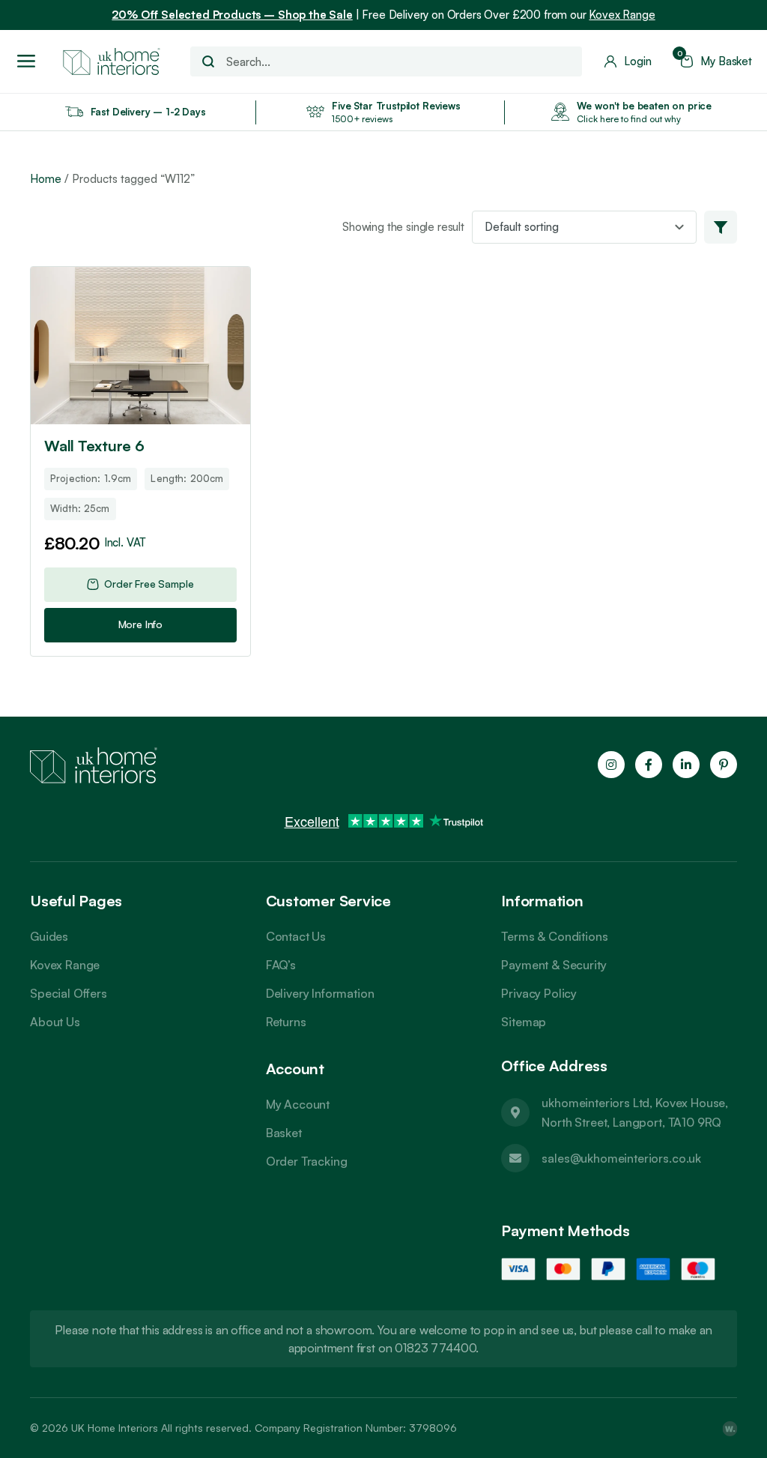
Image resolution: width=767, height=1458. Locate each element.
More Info (140, 624)
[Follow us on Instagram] (611, 764)
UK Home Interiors (114, 1427)
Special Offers (68, 993)
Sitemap (523, 1021)
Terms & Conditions (554, 936)
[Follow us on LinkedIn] (686, 764)
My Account (298, 1104)
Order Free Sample (148, 583)
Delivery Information (320, 993)
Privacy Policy (539, 993)
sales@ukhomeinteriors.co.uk (621, 1158)
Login (637, 61)
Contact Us (296, 936)
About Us (55, 1021)
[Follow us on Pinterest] (723, 764)
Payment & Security (553, 964)
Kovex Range (622, 14)
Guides (49, 936)
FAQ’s (281, 964)
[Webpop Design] (729, 1428)
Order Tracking (307, 1161)
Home (45, 179)
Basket (284, 1132)
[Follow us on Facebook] (648, 764)
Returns (286, 1021)
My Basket (716, 61)
